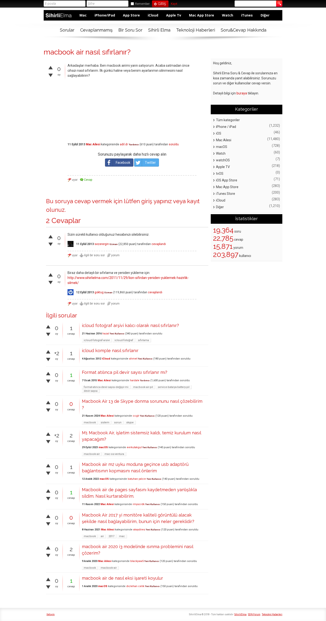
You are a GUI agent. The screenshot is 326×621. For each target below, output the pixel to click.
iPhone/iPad (105, 15)
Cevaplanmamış (96, 30)
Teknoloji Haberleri (195, 30)
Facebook (123, 162)
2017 (111, 536)
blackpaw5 (137, 561)
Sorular (67, 30)
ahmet (133, 358)
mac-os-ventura (114, 454)
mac (122, 536)
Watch (227, 15)
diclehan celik (135, 586)
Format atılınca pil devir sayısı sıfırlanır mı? (124, 372)
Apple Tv (173, 15)
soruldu (174, 144)
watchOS (223, 160)
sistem (105, 422)
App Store (131, 15)
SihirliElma (240, 614)
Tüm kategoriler (228, 120)
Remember (142, 3)
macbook (90, 422)
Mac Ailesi (93, 144)
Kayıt (174, 3)
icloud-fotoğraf (124, 340)
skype (130, 422)
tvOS (219, 173)
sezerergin (102, 244)
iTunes (247, 15)
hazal (105, 333)
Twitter (150, 162)
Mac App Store (201, 15)
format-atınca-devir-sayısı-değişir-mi (106, 387)
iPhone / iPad (226, 127)
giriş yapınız (156, 201)
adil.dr (124, 144)
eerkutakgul (134, 447)
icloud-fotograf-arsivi (97, 340)
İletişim (51, 614)
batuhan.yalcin (137, 478)
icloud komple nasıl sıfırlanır (110, 350)
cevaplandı (159, 244)
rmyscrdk (139, 504)
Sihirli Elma (159, 30)
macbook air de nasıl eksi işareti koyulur (122, 578)
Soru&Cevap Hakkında (243, 30)
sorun (117, 422)
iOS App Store (226, 180)
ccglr (136, 415)
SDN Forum (254, 614)
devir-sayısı (91, 390)
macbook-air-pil (143, 387)
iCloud (153, 15)
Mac (83, 15)
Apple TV (223, 167)
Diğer (265, 15)
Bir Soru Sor (130, 30)
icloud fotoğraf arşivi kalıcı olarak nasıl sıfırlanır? (130, 325)
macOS (103, 447)
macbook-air (92, 454)
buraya (242, 93)
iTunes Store (225, 194)
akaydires (139, 529)
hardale (134, 380)
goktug (99, 292)
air (102, 536)
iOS (218, 133)
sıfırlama (143, 340)
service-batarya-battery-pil (173, 387)
